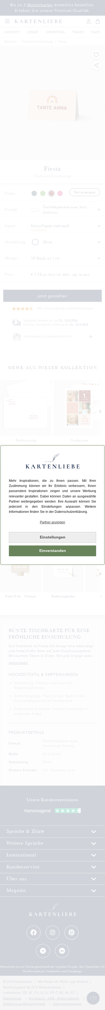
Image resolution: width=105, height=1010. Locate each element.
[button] (52, 522)
